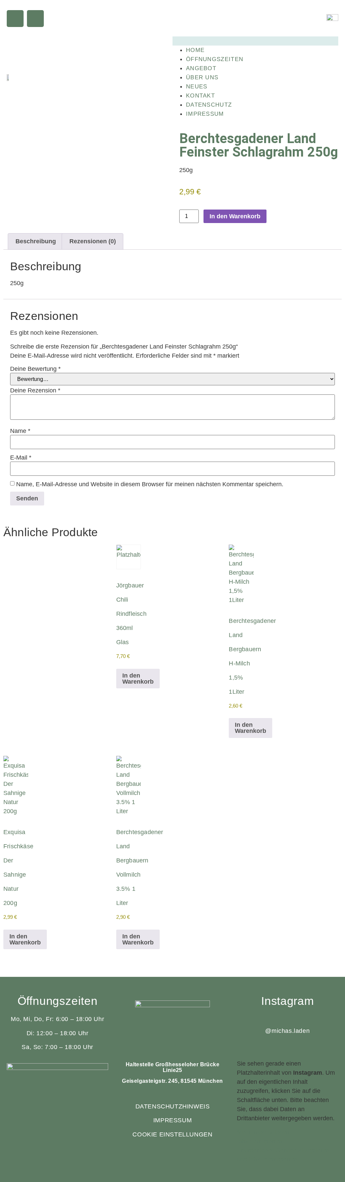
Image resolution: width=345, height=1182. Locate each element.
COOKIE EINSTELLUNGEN (172, 1134)
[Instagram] (35, 18)
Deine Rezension (35, 390)
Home (195, 50)
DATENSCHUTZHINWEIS (172, 1106)
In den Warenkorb (235, 216)
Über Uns (202, 77)
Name (20, 431)
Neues (197, 86)
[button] (255, 41)
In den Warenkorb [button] (138, 678)
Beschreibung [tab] (35, 241)
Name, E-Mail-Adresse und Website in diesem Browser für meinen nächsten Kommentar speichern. (149, 484)
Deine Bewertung (35, 369)
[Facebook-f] (15, 18)
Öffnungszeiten (214, 59)
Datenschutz (209, 105)
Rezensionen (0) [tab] (92, 241)
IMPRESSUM (172, 1120)
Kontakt (200, 95)
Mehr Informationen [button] (263, 1132)
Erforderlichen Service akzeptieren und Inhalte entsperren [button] (283, 1155)
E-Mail (20, 458)
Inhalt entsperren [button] (259, 1141)
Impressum (205, 114)
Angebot (201, 68)
